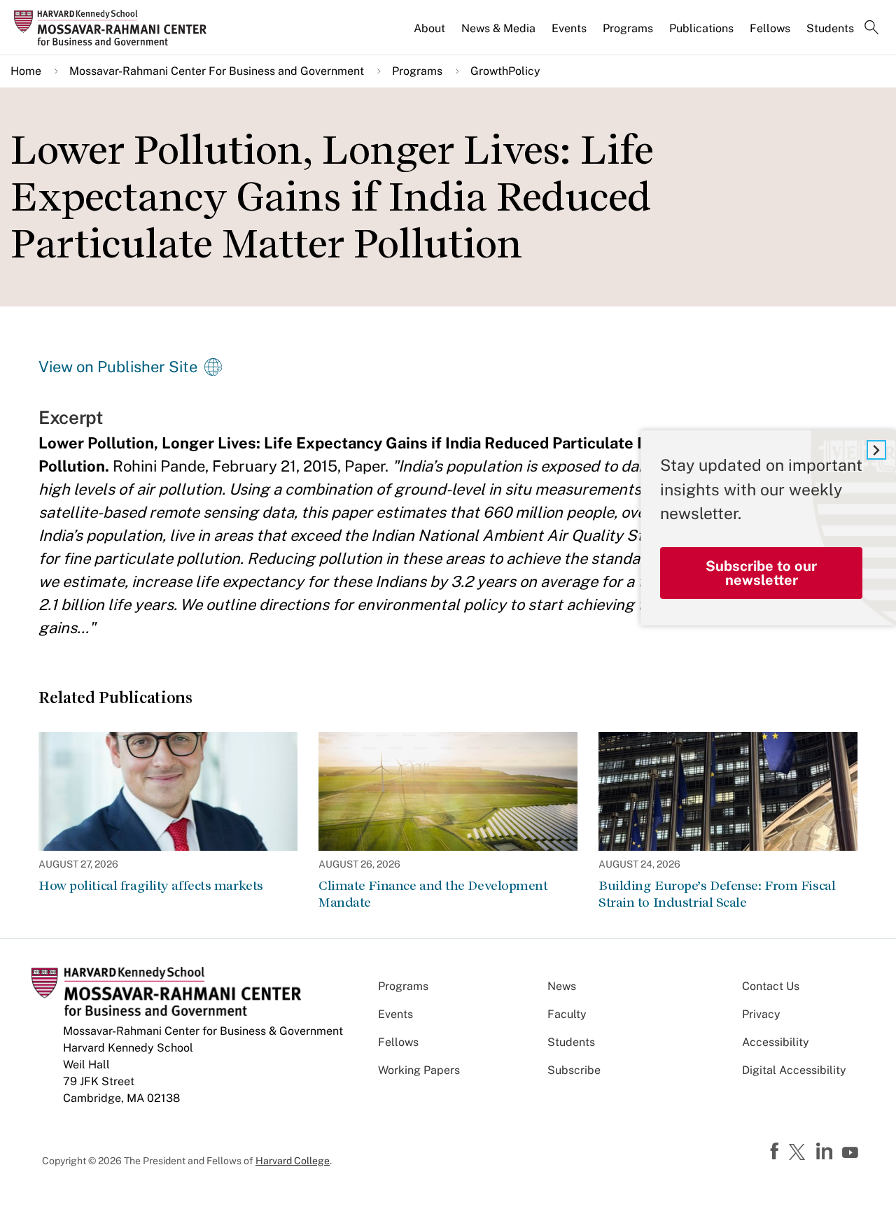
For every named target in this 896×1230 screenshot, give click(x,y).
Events (569, 28)
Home (25, 71)
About (429, 28)
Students (830, 28)
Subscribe (574, 1070)
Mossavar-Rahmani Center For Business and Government (216, 71)
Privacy (761, 1014)
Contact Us (770, 986)
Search (871, 29)
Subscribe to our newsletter (761, 573)
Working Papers (419, 1070)
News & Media (498, 28)
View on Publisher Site (117, 367)
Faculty (567, 1014)
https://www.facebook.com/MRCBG (776, 1151)
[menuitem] (430, 34)
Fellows (770, 28)
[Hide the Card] (876, 449)
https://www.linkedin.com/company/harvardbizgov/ (826, 1151)
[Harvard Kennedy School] (115, 27)
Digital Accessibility (794, 1070)
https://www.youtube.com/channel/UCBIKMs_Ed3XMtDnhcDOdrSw (851, 1153)
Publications (701, 28)
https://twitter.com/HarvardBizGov (799, 1153)
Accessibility (775, 1042)
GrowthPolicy (505, 71)
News (561, 986)
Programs (628, 28)
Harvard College (292, 1160)
